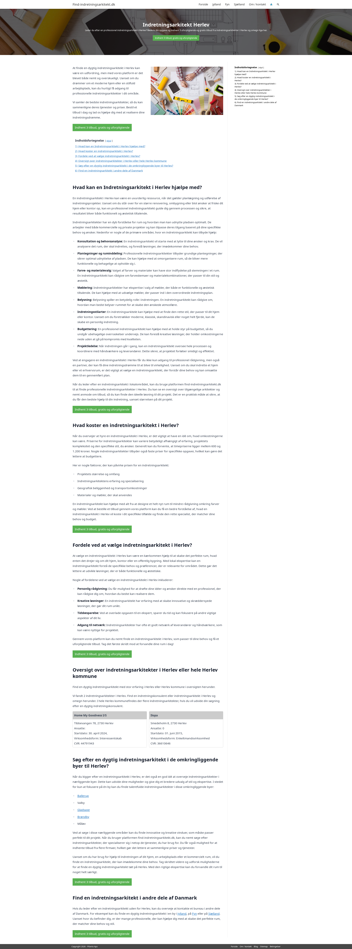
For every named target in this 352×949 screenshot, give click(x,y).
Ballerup (83, 796)
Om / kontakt (257, 4)
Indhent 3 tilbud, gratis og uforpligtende (176, 37)
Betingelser (275, 946)
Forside (203, 4)
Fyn (227, 4)
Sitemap (264, 946)
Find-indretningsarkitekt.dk (94, 4)
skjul (108, 140)
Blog (256, 946)
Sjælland (239, 4)
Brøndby (83, 817)
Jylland (216, 4)
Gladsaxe (83, 810)
